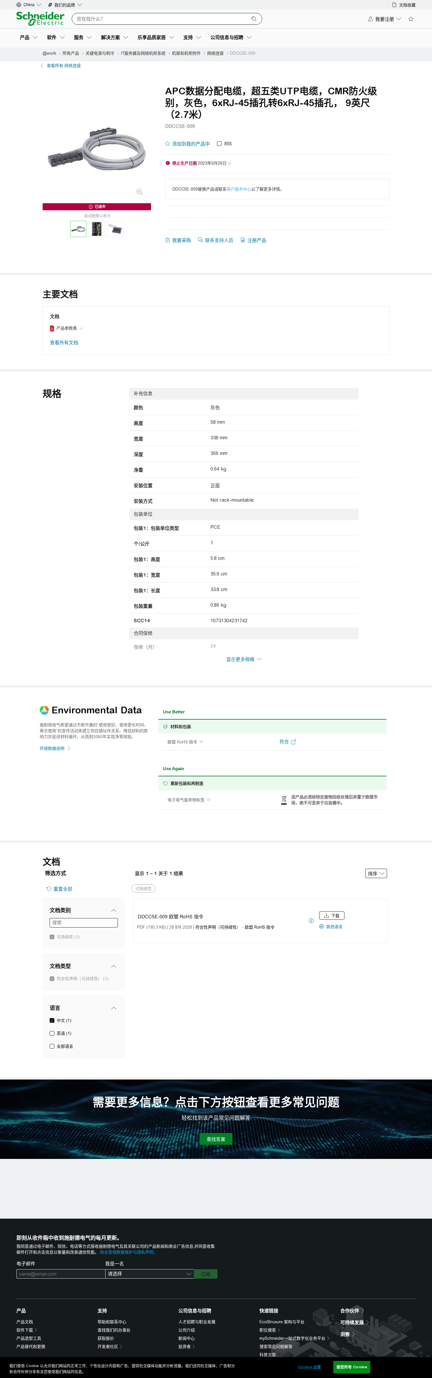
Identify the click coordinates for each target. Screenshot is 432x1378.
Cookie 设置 (309, 1367)
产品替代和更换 (30, 1346)
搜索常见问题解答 (275, 1346)
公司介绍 (186, 1330)
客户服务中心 (239, 189)
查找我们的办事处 (114, 1330)
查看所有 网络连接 (64, 65)
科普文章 (267, 1354)
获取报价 (106, 1338)
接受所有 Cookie (351, 1367)
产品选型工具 (28, 1338)
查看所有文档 (64, 343)
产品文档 (24, 1321)
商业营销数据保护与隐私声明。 (129, 1252)
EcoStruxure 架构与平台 (281, 1321)
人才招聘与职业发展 (196, 1321)
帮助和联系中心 (112, 1321)
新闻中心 (186, 1338)
